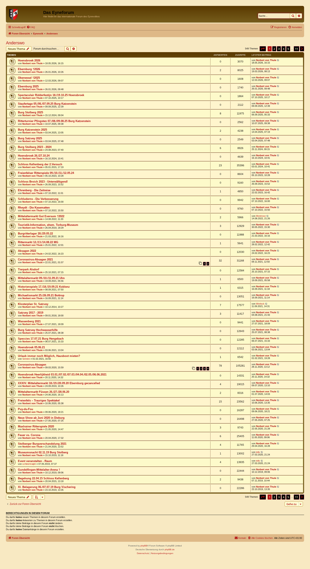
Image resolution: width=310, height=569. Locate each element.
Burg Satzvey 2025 (30, 138)
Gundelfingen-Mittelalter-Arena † (39, 469)
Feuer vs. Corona (29, 435)
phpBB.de (170, 549)
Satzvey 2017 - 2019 (30, 312)
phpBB (143, 546)
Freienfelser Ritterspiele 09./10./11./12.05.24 (46, 173)
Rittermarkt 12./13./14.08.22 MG (38, 242)
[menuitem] (31, 27)
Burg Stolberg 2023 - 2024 (34, 147)
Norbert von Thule (32, 63)
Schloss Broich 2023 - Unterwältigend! (43, 181)
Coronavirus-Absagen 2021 (35, 259)
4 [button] (283, 49)
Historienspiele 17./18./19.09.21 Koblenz (44, 286)
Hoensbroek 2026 (29, 60)
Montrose (261, 216)
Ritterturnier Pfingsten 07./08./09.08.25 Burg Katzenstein (54, 121)
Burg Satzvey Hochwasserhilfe (38, 330)
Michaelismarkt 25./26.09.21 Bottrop (41, 295)
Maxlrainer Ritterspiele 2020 (36, 426)
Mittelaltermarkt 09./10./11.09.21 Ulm (41, 278)
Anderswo (15, 43)
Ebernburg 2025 (28, 86)
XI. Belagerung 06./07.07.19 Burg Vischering (46, 487)
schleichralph (29, 464)
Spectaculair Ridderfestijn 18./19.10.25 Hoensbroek (51, 95)
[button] (263, 48)
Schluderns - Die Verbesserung (38, 199)
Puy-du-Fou (25, 409)
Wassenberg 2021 (29, 321)
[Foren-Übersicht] (25, 13)
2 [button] (274, 49)
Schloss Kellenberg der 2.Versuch (40, 164)
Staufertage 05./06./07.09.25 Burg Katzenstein (47, 103)
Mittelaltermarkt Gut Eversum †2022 (41, 216)
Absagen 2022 (27, 250)
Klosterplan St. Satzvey (33, 304)
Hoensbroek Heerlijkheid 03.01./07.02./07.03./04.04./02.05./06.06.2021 (62, 374)
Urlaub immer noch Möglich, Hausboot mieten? (49, 356)
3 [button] (279, 49)
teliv (258, 452)
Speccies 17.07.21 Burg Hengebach (41, 338)
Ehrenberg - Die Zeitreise (34, 190)
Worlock (260, 303)
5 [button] (288, 49)
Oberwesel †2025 (29, 77)
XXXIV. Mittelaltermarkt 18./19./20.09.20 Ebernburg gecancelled (59, 383)
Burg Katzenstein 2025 (32, 129)
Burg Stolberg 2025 (30, 112)
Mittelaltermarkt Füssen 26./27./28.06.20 (43, 391)
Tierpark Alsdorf (28, 269)
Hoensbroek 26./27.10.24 (34, 155)
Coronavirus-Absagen (32, 364)
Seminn (26, 359)
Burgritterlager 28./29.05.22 (35, 233)
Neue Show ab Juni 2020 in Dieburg (41, 417)
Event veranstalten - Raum (35, 461)
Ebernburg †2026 (29, 69)
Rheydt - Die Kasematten (34, 207)
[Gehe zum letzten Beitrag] (278, 60)
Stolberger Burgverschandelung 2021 (42, 443)
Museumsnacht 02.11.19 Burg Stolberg (43, 452)
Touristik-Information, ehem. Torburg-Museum (48, 224)
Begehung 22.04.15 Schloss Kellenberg (43, 478)
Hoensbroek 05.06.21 (31, 347)
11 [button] (296, 49)
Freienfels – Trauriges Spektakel (39, 400)
